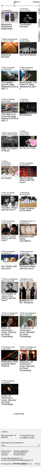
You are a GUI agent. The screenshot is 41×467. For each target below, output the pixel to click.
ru (36, 464)
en (39, 464)
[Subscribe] (39, 445)
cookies (22, 463)
